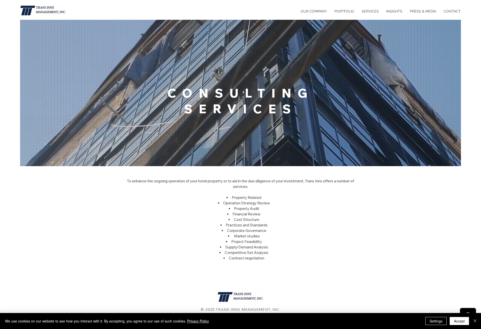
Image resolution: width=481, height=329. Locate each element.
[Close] (475, 321)
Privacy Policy (198, 320)
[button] (370, 11)
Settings (436, 320)
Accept (459, 320)
